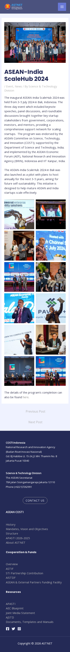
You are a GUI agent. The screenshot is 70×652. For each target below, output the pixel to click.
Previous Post (35, 411)
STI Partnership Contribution (24, 573)
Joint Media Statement (20, 613)
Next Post (35, 422)
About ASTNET (15, 542)
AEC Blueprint (15, 608)
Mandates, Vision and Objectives (27, 529)
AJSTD (10, 617)
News (18, 86)
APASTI (10, 604)
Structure (12, 533)
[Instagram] (19, 628)
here (26, 397)
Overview (12, 564)
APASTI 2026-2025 (18, 538)
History (10, 524)
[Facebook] (7, 628)
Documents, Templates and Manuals (29, 622)
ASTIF (9, 569)
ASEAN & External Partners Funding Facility (34, 582)
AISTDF (11, 577)
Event (9, 86)
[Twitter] (13, 628)
